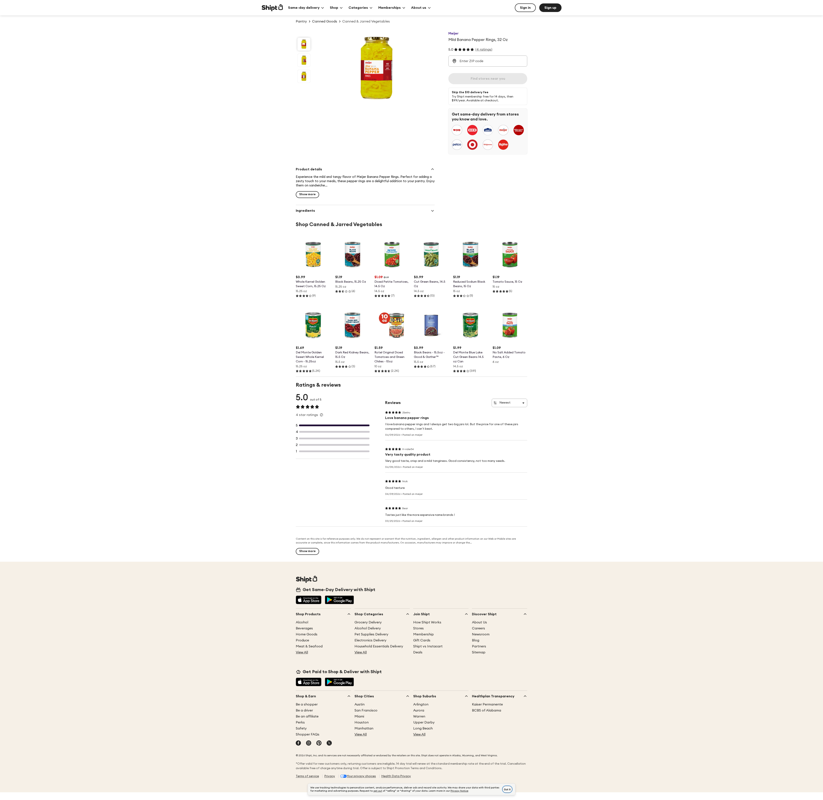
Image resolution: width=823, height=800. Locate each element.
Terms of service (307, 776)
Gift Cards (421, 640)
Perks (300, 722)
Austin (359, 704)
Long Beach (423, 728)
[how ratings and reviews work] (321, 414)
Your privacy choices (361, 776)
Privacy (329, 776)
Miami (359, 716)
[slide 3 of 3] (303, 76)
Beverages (304, 628)
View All (302, 652)
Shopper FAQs (307, 734)
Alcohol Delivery (367, 628)
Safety (301, 728)
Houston (361, 722)
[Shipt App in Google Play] (339, 600)
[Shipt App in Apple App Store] (308, 600)
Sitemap (478, 652)
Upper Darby (424, 722)
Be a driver (304, 710)
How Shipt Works (427, 622)
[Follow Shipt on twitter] (329, 743)
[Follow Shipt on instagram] (308, 743)
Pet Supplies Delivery (371, 634)
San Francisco (365, 710)
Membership (423, 634)
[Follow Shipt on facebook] (298, 743)
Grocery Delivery (368, 622)
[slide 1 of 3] (303, 44)
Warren (419, 716)
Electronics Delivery (370, 640)
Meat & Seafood (309, 646)
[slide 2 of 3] (303, 60)
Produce (302, 640)
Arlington (420, 704)
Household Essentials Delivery (378, 646)
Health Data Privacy (396, 776)
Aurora (418, 710)
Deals (417, 652)
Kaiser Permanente (487, 704)
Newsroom (481, 634)
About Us (479, 622)
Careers (478, 628)
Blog (475, 640)
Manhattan (363, 728)
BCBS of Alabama (486, 710)
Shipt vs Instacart (428, 646)
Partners (479, 646)
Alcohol (302, 622)
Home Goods (306, 634)
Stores (418, 628)
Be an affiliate (307, 716)
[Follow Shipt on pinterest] (318, 743)
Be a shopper (307, 704)
